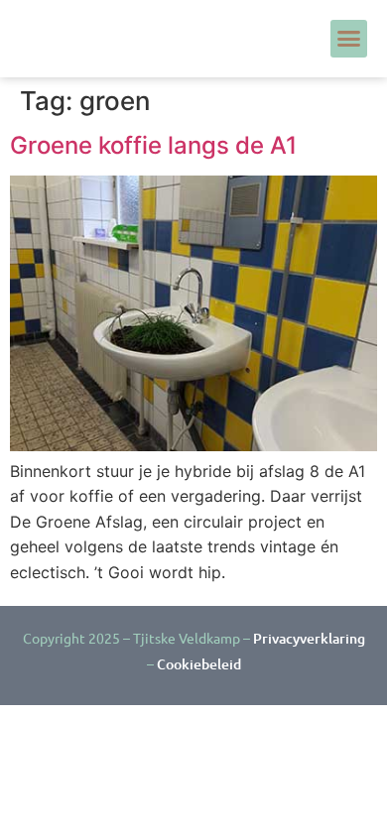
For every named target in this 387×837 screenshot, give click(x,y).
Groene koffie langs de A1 (153, 145)
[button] (349, 39)
